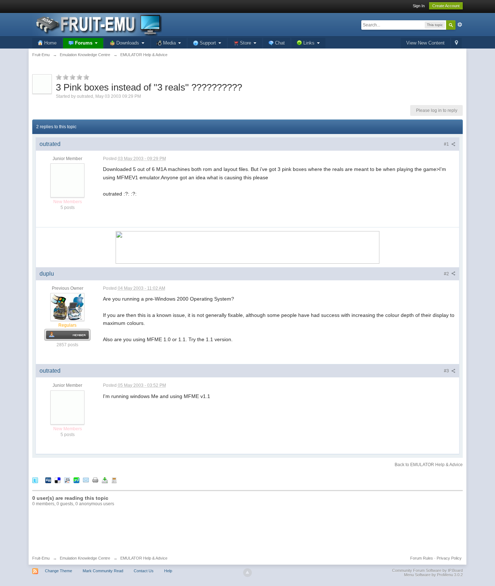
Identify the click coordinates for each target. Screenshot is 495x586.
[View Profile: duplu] (67, 306)
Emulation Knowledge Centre (85, 558)
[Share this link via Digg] (48, 480)
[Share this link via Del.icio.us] (58, 480)
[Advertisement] (247, 530)
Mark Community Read (103, 571)
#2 (447, 273)
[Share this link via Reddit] (67, 480)
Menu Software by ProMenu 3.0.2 (433, 575)
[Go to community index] (97, 24)
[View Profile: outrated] (67, 180)
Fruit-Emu (41, 558)
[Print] (95, 480)
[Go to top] (247, 572)
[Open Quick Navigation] (456, 43)
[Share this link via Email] (86, 480)
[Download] (105, 480)
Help (168, 571)
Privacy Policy (449, 558)
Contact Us (144, 571)
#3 (447, 370)
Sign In (419, 6)
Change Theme (58, 571)
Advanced (460, 25)
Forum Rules (421, 558)
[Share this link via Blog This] (114, 480)
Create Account (445, 6)
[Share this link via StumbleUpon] (76, 480)
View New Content (425, 43)
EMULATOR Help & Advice (143, 558)
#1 (447, 144)
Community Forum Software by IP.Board (427, 570)
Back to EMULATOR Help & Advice (429, 464)
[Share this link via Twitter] (35, 480)
